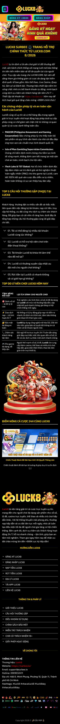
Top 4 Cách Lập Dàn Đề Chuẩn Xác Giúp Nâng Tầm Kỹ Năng (31, 460)
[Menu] (5, 9)
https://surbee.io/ (34, 96)
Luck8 (5, 64)
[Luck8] (30, 9)
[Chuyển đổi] (5, 231)
